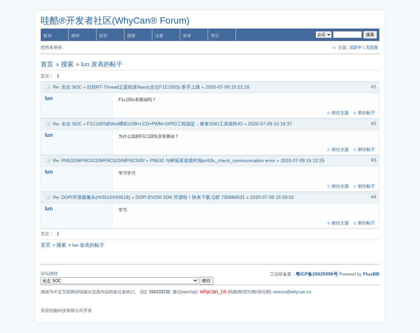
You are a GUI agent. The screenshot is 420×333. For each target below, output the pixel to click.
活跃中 (355, 47)
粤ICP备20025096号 (317, 274)
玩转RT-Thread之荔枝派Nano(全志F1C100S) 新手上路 (143, 87)
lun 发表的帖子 (101, 64)
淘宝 (215, 35)
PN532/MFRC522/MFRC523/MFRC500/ (103, 160)
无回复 (372, 47)
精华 (75, 35)
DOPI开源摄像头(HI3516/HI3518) (95, 197)
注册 (159, 35)
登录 (187, 35)
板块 (47, 35)
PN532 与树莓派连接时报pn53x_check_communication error (212, 160)
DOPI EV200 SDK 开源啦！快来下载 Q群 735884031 (190, 197)
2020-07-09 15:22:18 (227, 87)
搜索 (131, 35)
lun (49, 98)
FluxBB (371, 274)
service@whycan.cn (292, 291)
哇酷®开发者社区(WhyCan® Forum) (115, 20)
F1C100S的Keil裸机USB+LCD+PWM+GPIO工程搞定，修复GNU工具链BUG (165, 123)
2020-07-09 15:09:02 (272, 197)
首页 (103, 35)
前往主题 (340, 112)
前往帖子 (366, 112)
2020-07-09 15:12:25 (303, 160)
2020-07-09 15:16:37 (270, 123)
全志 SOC (71, 87)
